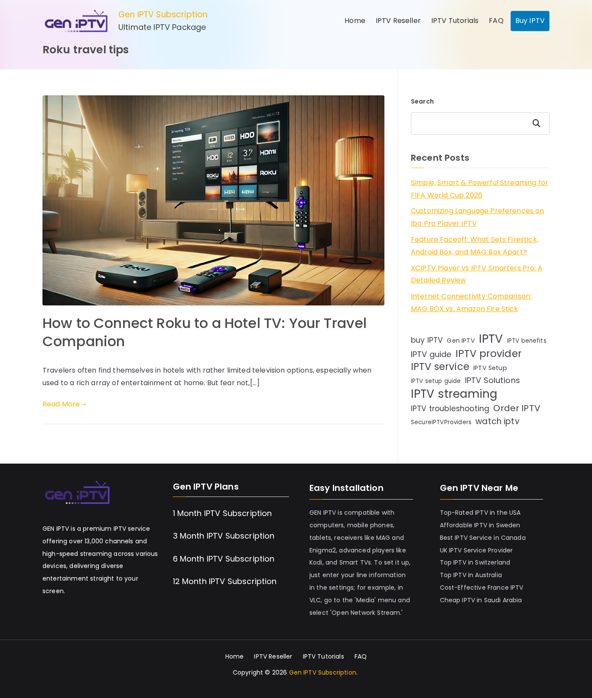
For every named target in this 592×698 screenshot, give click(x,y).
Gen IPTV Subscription (163, 14)
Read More (61, 404)
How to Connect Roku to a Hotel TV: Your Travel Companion (204, 332)
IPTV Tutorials (454, 21)
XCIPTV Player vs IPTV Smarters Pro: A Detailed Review (477, 274)
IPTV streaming (454, 394)
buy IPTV (427, 340)
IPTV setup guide (436, 381)
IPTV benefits (526, 341)
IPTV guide (431, 354)
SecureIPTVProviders (441, 422)
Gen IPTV (461, 340)
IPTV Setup (490, 368)
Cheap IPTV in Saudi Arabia (481, 600)
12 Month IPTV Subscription (225, 581)
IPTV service (440, 367)
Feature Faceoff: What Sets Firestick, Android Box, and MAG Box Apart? (474, 245)
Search (422, 101)
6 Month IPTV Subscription (224, 558)
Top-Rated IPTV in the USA (480, 512)
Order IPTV (516, 408)
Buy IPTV (530, 21)
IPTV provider (488, 353)
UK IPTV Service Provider (476, 550)
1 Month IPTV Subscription (222, 513)
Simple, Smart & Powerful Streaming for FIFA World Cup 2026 (479, 189)
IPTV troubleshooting (450, 408)
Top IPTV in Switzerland (475, 562)
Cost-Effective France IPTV (482, 587)
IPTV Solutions (492, 380)
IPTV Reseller (398, 21)
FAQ (496, 21)
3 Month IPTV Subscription (224, 535)
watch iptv (497, 421)
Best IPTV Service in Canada (483, 537)
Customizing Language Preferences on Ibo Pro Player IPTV (477, 217)
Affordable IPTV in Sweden (480, 525)
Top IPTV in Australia (471, 575)
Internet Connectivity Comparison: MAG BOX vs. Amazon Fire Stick (471, 302)
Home (355, 21)
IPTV (491, 339)
